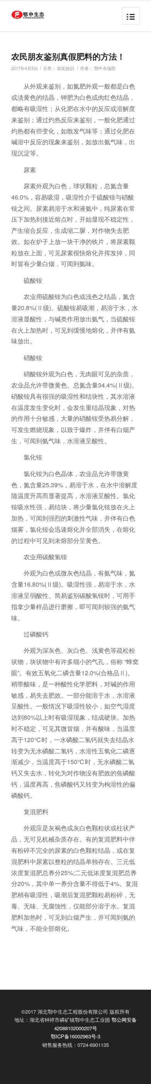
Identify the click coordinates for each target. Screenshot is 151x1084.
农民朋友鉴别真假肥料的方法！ (68, 56)
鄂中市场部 (104, 68)
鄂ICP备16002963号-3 (75, 1036)
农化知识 (65, 68)
